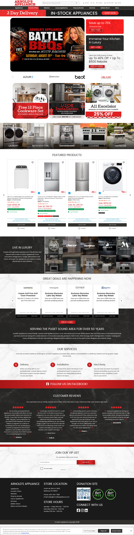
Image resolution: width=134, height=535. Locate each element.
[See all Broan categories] (49, 76)
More (117, 8)
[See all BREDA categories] (23, 76)
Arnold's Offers (33, 8)
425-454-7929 (54, 494)
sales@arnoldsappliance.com (58, 497)
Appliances (19, 8)
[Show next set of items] (130, 195)
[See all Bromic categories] (75, 76)
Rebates (47, 8)
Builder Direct (105, 8)
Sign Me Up (85, 462)
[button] (83, 3)
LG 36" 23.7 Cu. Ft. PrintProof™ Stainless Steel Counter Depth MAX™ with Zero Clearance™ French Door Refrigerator (51, 198)
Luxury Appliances (61, 8)
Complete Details (21, 316)
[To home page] (24, 3)
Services (92, 8)
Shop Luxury (95, 47)
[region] (67, 531)
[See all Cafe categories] (101, 76)
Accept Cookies (116, 530)
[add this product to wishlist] (32, 162)
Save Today (95, 30)
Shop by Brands (78, 8)
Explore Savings (67, 322)
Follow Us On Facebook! (69, 384)
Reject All (103, 530)
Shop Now (34, 316)
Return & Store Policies (19, 506)
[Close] (131, 531)
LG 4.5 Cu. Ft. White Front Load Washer (108, 196)
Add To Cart (21, 224)
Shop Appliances (96, 66)
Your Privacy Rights (89, 530)
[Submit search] (76, 3)
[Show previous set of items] (3, 195)
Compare (22, 228)
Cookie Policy (25, 533)
